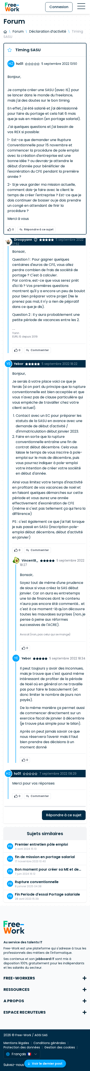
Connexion (58, 6)
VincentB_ (30, 560)
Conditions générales (49, 1043)
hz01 (19, 64)
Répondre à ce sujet (39, 229)
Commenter (40, 350)
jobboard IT (45, 959)
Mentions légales (16, 1043)
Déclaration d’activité (47, 31)
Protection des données (21, 1047)
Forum (18, 31)
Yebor (18, 364)
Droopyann (23, 239)
